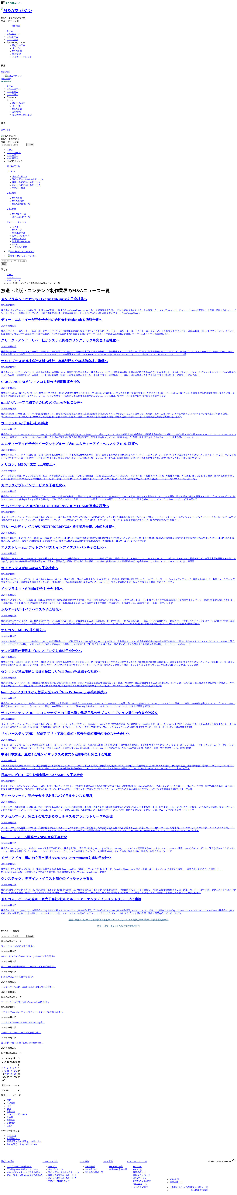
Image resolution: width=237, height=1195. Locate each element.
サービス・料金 (50, 1161)
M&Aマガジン (19, 238)
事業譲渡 (11, 1120)
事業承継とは (18, 233)
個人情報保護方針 (199, 1190)
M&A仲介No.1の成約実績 (19, 1166)
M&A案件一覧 (19, 214)
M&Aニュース (14, 34)
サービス (16, 48)
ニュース (14, 89)
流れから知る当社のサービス (26, 185)
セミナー (16, 227)
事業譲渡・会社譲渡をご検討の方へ (24, 1141)
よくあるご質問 (19, 247)
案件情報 (16, 54)
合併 (9, 1108)
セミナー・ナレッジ (22, 57)
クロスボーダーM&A (17, 1114)
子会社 (10, 1117)
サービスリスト (19, 176)
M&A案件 (11, 209)
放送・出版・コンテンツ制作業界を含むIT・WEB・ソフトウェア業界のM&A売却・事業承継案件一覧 (119, 919)
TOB (9, 1106)
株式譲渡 (11, 1103)
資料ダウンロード (21, 236)
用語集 (12, 94)
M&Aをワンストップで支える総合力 (25, 1172)
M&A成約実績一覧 (21, 204)
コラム (10, 31)
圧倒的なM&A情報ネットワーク (22, 1169)
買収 (9, 1100)
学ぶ (12, 91)
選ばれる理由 (18, 45)
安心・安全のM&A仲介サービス (28, 179)
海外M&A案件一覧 (21, 217)
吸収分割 (11, 1123)
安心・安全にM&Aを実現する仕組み (25, 1175)
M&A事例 (17, 51)
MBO (9, 1126)
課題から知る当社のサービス (26, 182)
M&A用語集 (12, 39)
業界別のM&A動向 (21, 241)
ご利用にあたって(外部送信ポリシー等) (189, 1187)
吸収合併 (11, 1111)
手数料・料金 (18, 188)
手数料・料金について (59, 1181)
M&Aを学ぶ (12, 37)
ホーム (10, 274)
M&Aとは (17, 230)
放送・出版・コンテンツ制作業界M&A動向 (118, 926)
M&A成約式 (18, 201)
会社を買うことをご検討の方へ (22, 1144)
